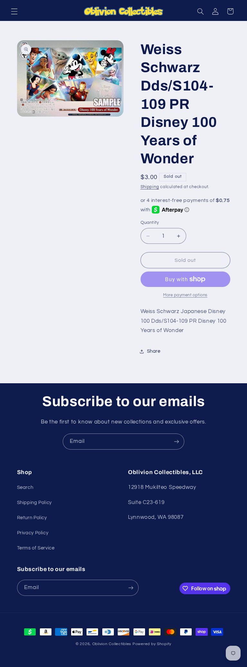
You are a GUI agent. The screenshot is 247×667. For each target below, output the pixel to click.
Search (25, 487)
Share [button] (153, 351)
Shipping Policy (34, 502)
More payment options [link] (185, 295)
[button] (14, 11)
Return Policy (32, 517)
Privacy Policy (33, 532)
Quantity (150, 222)
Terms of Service (36, 548)
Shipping (150, 187)
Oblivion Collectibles (111, 644)
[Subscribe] (176, 441)
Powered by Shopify (152, 644)
